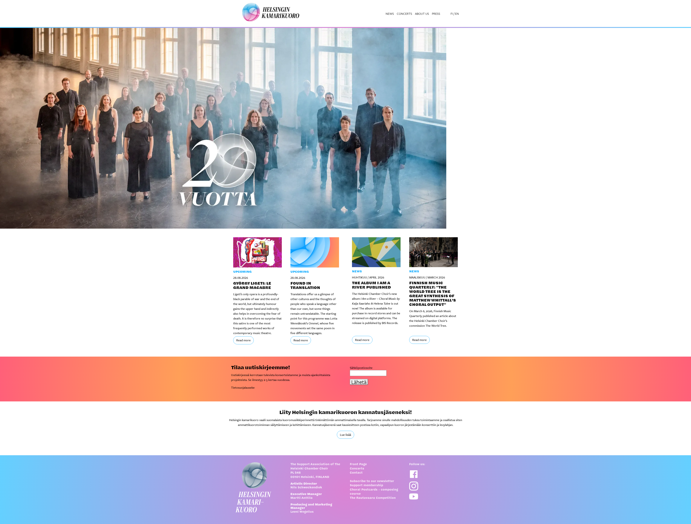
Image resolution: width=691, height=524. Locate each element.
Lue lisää (345, 434)
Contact (356, 472)
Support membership (366, 485)
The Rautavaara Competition (373, 498)
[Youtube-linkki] (413, 496)
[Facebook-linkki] (413, 474)
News (390, 13)
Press (436, 13)
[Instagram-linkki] (413, 486)
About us (422, 13)
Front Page (358, 464)
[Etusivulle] (256, 487)
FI (452, 13)
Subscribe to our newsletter (372, 481)
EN (457, 13)
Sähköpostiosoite (361, 367)
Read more (243, 340)
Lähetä (359, 382)
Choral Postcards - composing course (374, 491)
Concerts (404, 13)
